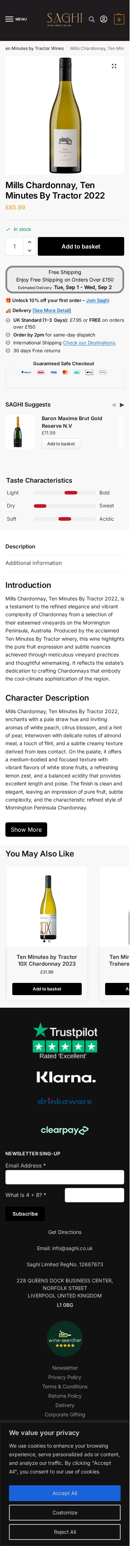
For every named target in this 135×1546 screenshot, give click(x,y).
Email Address (25, 1165)
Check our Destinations (89, 342)
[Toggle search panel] (91, 19)
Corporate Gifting (65, 1414)
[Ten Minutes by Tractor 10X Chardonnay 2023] (47, 907)
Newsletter (65, 1368)
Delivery (65, 1405)
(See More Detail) (51, 310)
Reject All (65, 1532)
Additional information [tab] (33, 563)
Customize (65, 1512)
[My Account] (103, 19)
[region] (65, 1484)
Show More (26, 829)
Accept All (65, 1493)
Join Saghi (97, 300)
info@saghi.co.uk (72, 1248)
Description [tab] (20, 546)
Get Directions (64, 1232)
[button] (118, 19)
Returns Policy (65, 1396)
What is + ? (25, 1195)
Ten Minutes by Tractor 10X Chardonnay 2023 (47, 960)
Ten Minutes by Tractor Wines (33, 48)
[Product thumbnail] (21, 432)
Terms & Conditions (64, 1386)
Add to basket (81, 246)
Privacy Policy (64, 1377)
